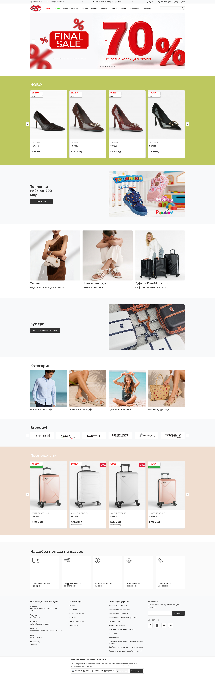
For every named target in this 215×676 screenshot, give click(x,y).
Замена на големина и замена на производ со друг (127, 642)
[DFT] (94, 435)
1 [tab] (100, 66)
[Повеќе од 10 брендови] (160, 560)
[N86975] (127, 485)
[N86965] (48, 485)
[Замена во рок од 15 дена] (97, 560)
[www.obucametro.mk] (35, 8)
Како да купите (115, 622)
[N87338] (127, 114)
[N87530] (48, 114)
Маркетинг (110, 670)
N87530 (35, 146)
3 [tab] (105, 66)
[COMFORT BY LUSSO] (68, 435)
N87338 (113, 146)
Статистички (98, 670)
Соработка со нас (76, 614)
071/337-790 (35, 617)
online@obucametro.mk (40, 624)
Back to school (70, 8)
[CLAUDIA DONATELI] (42, 435)
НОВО (57, 8)
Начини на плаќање (117, 626)
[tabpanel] (107, 41)
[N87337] (88, 114)
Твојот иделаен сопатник (45, 330)
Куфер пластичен (40, 513)
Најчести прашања (77, 622)
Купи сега (41, 202)
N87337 (74, 146)
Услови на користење (118, 606)
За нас (72, 606)
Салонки (35, 143)
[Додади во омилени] (65, 137)
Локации (147, 8)
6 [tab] (112, 66)
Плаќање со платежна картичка (122, 629)
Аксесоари (135, 8)
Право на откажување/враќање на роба (125, 651)
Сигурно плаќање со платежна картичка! (107, 2)
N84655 (152, 146)
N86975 (113, 516)
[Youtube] (164, 625)
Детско (104, 8)
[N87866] (88, 485)
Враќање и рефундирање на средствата (126, 647)
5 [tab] (109, 66)
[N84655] (166, 114)
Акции (49, 8)
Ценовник (73, 626)
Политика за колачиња (118, 614)
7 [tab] (114, 66)
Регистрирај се (165, 2)
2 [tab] (103, 66)
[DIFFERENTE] (120, 435)
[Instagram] (157, 625)
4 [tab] (107, 66)
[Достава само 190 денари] (35, 560)
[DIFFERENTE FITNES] (146, 435)
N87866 (74, 516)
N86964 (153, 516)
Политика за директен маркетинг (123, 618)
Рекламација (114, 637)
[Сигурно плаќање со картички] (67, 560)
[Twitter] (170, 625)
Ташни (114, 8)
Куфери (123, 8)
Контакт (72, 618)
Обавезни (78, 670)
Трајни (87, 670)
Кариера (73, 610)
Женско (84, 8)
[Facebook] (150, 625)
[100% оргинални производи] (129, 560)
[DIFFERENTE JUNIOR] (173, 435)
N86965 (35, 516)
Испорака (113, 633)
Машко (94, 8)
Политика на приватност (119, 610)
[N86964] (166, 485)
